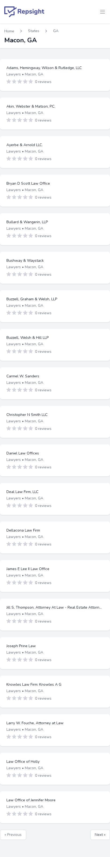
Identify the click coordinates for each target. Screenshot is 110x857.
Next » (100, 834)
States (33, 30)
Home (9, 31)
